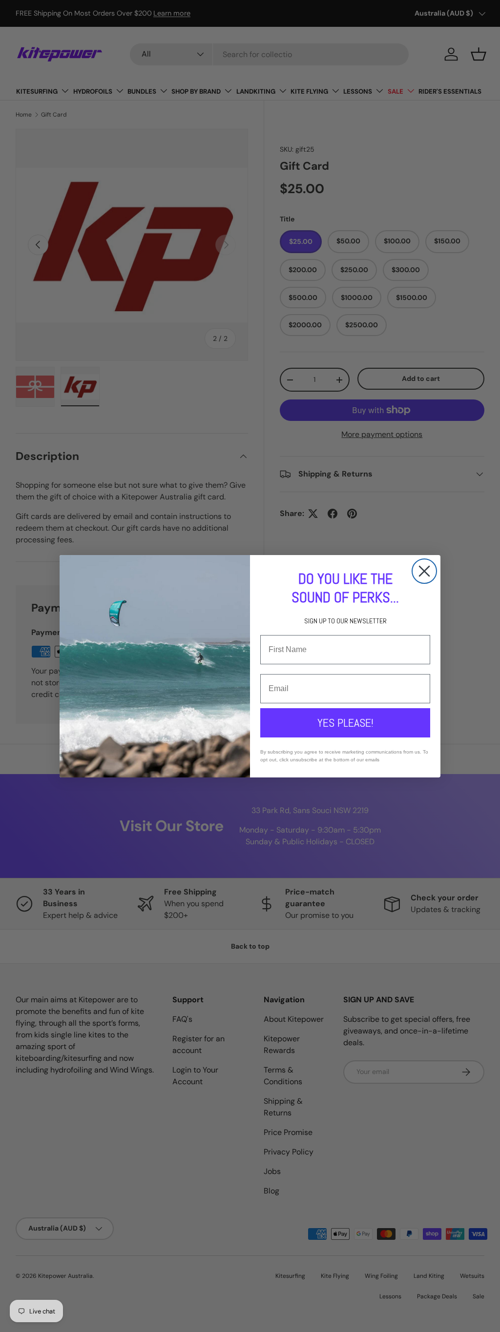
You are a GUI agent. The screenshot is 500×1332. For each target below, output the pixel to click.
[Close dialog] (424, 571)
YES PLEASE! (345, 722)
